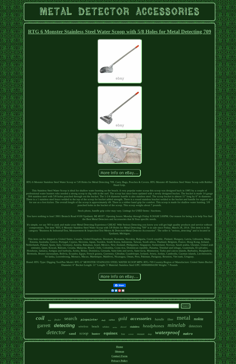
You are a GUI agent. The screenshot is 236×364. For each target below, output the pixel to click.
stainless (134, 326)
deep (150, 334)
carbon (112, 320)
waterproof (167, 332)
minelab (176, 325)
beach (95, 326)
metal (183, 317)
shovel (123, 327)
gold (122, 318)
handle (159, 319)
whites (105, 326)
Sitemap (119, 351)
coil (40, 318)
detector (55, 332)
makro (188, 334)
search (70, 318)
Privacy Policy (119, 360)
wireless (83, 326)
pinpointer (89, 319)
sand (72, 333)
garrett (43, 325)
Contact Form (119, 356)
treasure (140, 334)
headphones (153, 325)
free (123, 334)
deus (49, 320)
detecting (64, 325)
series (115, 327)
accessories (140, 318)
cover (131, 334)
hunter (96, 333)
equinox (111, 333)
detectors (195, 326)
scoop (83, 333)
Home (119, 346)
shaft (103, 320)
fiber (170, 319)
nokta (198, 319)
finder (57, 319)
